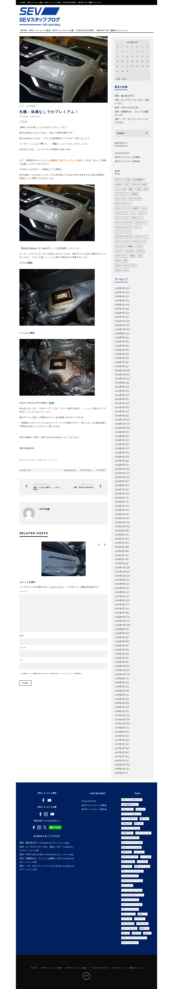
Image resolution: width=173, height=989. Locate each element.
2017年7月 (120, 736)
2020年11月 (120, 571)
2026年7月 (120, 292)
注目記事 (134, 194)
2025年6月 (120, 345)
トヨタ (144, 208)
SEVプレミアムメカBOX (28, 460)
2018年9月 (120, 678)
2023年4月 (120, 452)
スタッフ (137, 227)
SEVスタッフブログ (48, 836)
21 (147, 61)
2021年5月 (120, 547)
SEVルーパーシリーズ (122, 208)
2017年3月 (120, 752)
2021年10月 (120, 526)
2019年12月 (120, 617)
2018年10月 (120, 674)
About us (82, 2)
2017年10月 (120, 723)
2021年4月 (120, 551)
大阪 (140, 255)
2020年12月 (120, 567)
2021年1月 (119, 563)
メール (22, 647)
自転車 (136, 208)
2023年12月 (120, 419)
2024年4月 (120, 403)
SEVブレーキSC (121, 255)
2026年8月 (120, 288)
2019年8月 (120, 633)
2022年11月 (120, 473)
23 (122, 66)
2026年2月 (120, 313)
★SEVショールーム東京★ (127, 161)
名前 (21, 635)
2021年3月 (120, 555)
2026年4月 (120, 304)
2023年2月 (120, 460)
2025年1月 (120, 366)
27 (142, 66)
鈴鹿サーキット (137, 217)
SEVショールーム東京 (35, 2)
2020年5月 (120, 596)
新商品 (133, 255)
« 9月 (117, 79)
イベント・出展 (120, 189)
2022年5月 (120, 497)
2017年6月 (120, 740)
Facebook (70, 470)
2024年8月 (120, 386)
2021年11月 (120, 522)
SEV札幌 (25, 116)
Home (23, 2)
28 (147, 66)
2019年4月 (120, 649)
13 (142, 56)
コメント (23, 591)
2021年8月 (120, 534)
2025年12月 (120, 321)
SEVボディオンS (141, 222)
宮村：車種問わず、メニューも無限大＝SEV (40, 858)
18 (132, 61)
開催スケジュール (95, 2)
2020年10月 (120, 575)
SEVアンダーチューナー (123, 203)
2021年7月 (120, 539)
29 (117, 71)
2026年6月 (120, 296)
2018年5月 (120, 695)
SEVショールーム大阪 (52, 2)
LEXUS (139, 246)
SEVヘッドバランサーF (123, 241)
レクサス (118, 251)
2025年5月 (120, 350)
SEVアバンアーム (141, 236)
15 (117, 61)
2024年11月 (120, 374)
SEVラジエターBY (135, 198)
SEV (127, 184)
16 (122, 61)
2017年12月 (120, 715)
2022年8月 (120, 485)
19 (137, 61)
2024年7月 (120, 391)
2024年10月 (120, 378)
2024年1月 (120, 415)
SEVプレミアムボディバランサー (126, 265)
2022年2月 (120, 510)
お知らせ (118, 184)
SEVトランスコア (140, 241)
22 (117, 66)
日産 (125, 260)
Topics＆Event (69, 2)
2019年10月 (120, 625)
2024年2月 (120, 411)
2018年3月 (120, 703)
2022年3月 (120, 506)
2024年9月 (120, 382)
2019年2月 (120, 658)
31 (127, 71)
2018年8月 (120, 682)
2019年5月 (120, 645)
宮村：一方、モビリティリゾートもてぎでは (40, 866)
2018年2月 (120, 707)
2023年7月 (120, 440)
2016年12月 (120, 764)
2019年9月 (120, 629)
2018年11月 (120, 670)
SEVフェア (142, 213)
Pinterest (86, 470)
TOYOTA (140, 251)
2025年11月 (120, 325)
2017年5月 (120, 744)
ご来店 (40, 460)
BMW (117, 260)
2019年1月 (120, 662)
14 (147, 56)
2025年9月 (120, 333)
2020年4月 (120, 600)
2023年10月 (120, 428)
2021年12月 (120, 518)
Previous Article (42, 484)
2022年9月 (120, 481)
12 (137, 56)
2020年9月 (120, 579)
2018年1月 (120, 711)
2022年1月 (119, 514)
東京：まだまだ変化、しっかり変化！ (47, 488)
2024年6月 (120, 395)
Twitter (100, 470)
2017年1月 (119, 760)
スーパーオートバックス (123, 232)
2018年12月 (120, 666)
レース (133, 213)
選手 (146, 189)
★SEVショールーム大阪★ (127, 157)
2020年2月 (120, 608)
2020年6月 (120, 592)
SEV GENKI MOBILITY (124, 236)
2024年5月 (120, 399)
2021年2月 (119, 559)
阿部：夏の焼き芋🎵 (124, 96)
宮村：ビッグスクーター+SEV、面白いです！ (40, 847)
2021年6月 (120, 543)
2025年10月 (120, 329)
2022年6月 (120, 493)
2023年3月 (120, 456)
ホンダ (126, 217)
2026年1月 (120, 317)
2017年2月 (120, 756)
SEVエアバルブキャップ (123, 227)
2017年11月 (120, 719)
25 (132, 66)
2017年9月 (120, 727)
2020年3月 (120, 604)
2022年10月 (120, 477)
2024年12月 (120, 370)
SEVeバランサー (121, 213)
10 (127, 56)
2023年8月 (120, 436)
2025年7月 (120, 341)
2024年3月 (120, 407)
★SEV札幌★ (23, 121)
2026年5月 (120, 300)
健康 (130, 189)
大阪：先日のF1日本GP (83, 487)
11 (132, 56)
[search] (146, 133)
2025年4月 (120, 354)
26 (137, 66)
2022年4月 (120, 501)
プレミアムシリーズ (50, 460)
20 (142, 61)
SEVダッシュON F (122, 270)
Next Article (87, 484)
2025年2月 (120, 362)
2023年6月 (120, 444)
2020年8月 (120, 584)
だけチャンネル (120, 198)
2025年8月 (120, 337)
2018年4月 (120, 699)
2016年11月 (120, 768)
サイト (21, 659)
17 (127, 61)
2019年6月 (120, 641)
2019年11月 (120, 621)
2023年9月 (120, 432)
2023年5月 (120, 448)
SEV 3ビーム (120, 246)
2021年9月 (120, 530)
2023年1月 (120, 465)
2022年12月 (120, 469)
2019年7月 (120, 637)
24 (127, 66)
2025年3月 (120, 358)
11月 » (125, 79)
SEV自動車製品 (138, 179)
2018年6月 (120, 690)
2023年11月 (120, 423)
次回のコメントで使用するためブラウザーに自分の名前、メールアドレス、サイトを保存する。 (53, 673)
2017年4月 (120, 748)
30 (122, 71)
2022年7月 (120, 489)
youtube (129, 251)
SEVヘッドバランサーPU (123, 222)
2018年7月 (120, 686)
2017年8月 (120, 732)
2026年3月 (120, 308)
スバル (118, 217)
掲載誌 (131, 246)
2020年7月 (120, 588)
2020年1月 (120, 612)
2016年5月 (120, 773)
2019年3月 (120, 653)
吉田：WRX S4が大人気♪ (127, 107)
